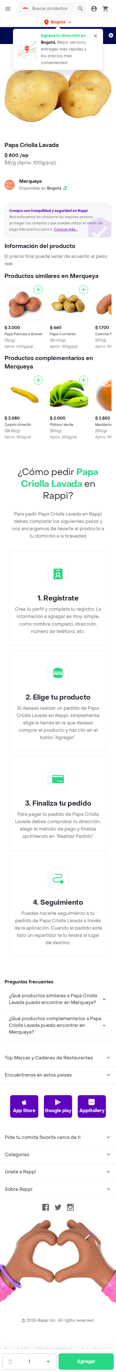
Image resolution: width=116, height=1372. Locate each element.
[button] (58, 22)
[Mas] (48, 1361)
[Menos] (10, 1361)
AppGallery (91, 1111)
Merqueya (30, 181)
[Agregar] (38, 289)
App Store (24, 1111)
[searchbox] (52, 9)
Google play (58, 1111)
